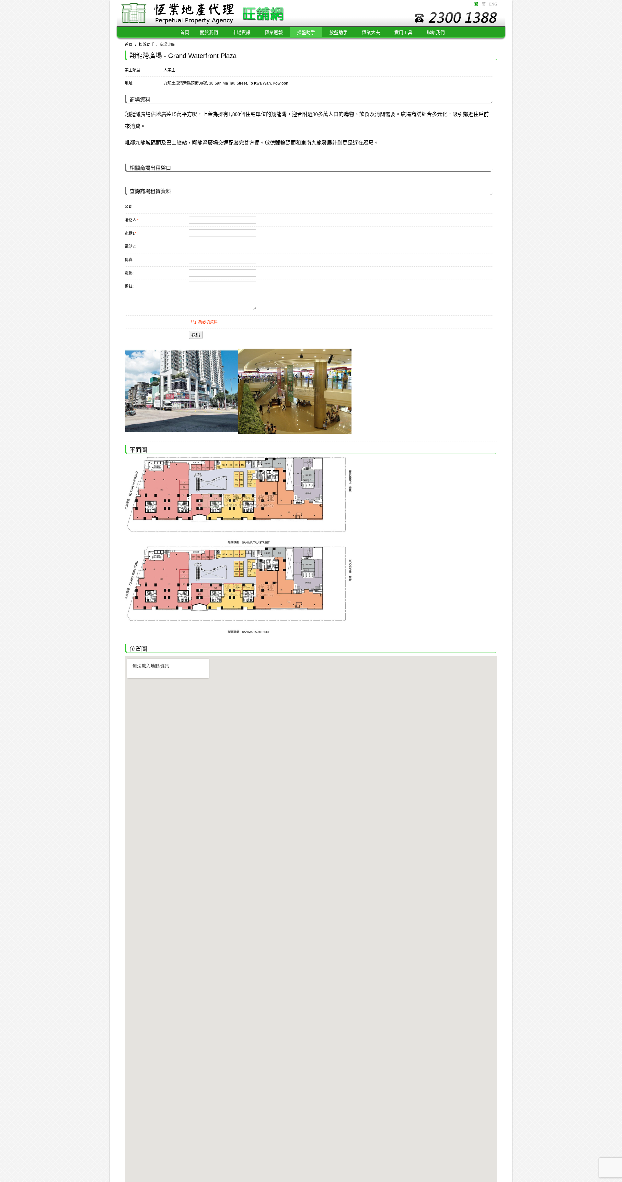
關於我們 (209, 32)
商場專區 (167, 44)
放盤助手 (338, 32)
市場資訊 (241, 32)
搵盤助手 (306, 32)
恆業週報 (274, 32)
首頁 (128, 44)
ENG (493, 4)
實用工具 (403, 32)
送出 (195, 335)
